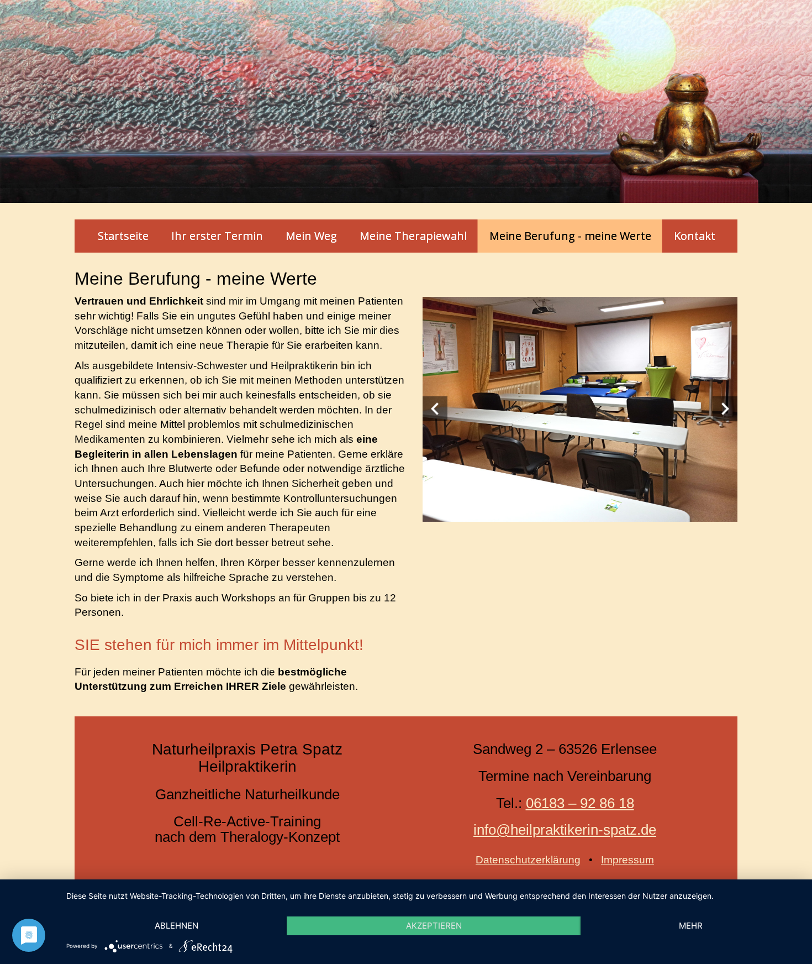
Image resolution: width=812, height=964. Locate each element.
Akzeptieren (434, 925)
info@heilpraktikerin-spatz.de (564, 829)
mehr (691, 925)
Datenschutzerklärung (528, 860)
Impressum (627, 860)
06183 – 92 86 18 (580, 803)
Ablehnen (176, 925)
